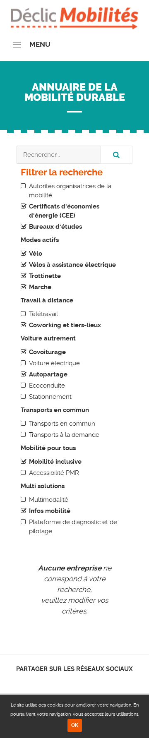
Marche (40, 287)
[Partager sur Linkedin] (74, 680)
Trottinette (45, 276)
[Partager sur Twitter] (67, 680)
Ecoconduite (47, 385)
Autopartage (48, 374)
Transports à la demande (64, 434)
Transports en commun (62, 423)
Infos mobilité (49, 511)
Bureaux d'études (55, 226)
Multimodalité (48, 499)
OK (74, 725)
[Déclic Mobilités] (74, 16)
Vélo (35, 253)
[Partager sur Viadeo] (82, 680)
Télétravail (43, 314)
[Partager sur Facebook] (60, 680)
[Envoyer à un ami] (89, 680)
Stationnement (50, 396)
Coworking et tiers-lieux (65, 325)
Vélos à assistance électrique (72, 264)
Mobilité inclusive (55, 461)
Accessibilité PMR (54, 473)
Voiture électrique (54, 363)
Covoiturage (47, 352)
